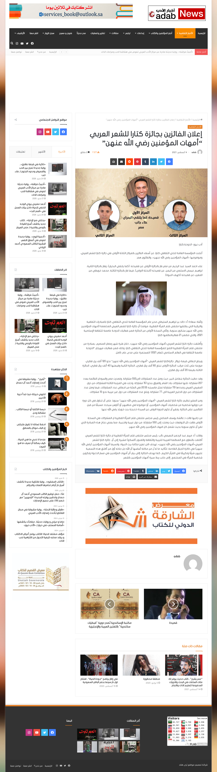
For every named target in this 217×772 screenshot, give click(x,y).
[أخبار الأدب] (176, 14)
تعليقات (20, 151)
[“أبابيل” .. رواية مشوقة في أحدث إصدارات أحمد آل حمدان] (57, 384)
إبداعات (140, 33)
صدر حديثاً (81, 33)
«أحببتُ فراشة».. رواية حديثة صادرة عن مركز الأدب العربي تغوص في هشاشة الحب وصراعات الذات (147, 52)
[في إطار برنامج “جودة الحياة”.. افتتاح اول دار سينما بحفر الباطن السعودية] (99, 665)
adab (194, 152)
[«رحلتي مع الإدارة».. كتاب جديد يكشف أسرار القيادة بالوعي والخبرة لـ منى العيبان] (57, 225)
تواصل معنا (16, 52)
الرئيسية (201, 33)
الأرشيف (21, 33)
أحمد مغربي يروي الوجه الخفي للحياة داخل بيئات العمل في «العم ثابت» (30, 207)
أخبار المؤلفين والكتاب (161, 33)
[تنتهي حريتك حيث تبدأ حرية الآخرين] (57, 399)
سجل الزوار (49, 33)
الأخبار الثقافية (186, 33)
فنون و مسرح (65, 33)
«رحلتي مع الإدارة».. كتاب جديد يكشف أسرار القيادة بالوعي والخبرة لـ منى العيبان (31, 224)
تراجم (127, 33)
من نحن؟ (41, 52)
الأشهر (41, 151)
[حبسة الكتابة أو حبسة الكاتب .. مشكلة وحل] (57, 414)
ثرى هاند (183, 765)
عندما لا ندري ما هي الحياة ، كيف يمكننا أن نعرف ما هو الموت (31, 443)
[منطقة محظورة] (141, 665)
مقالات (115, 33)
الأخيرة (61, 151)
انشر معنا (34, 33)
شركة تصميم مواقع (198, 765)
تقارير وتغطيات (98, 33)
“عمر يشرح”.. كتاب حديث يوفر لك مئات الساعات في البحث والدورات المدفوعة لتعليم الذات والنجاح (185, 682)
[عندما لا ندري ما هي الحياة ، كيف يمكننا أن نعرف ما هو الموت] (57, 444)
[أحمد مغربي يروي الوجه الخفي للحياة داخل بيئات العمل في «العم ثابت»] (57, 208)
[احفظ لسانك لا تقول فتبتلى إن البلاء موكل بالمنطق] (57, 429)
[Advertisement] (108, 84)
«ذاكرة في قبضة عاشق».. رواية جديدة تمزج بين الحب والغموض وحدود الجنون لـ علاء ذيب (54, 302)
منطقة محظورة (151, 679)
